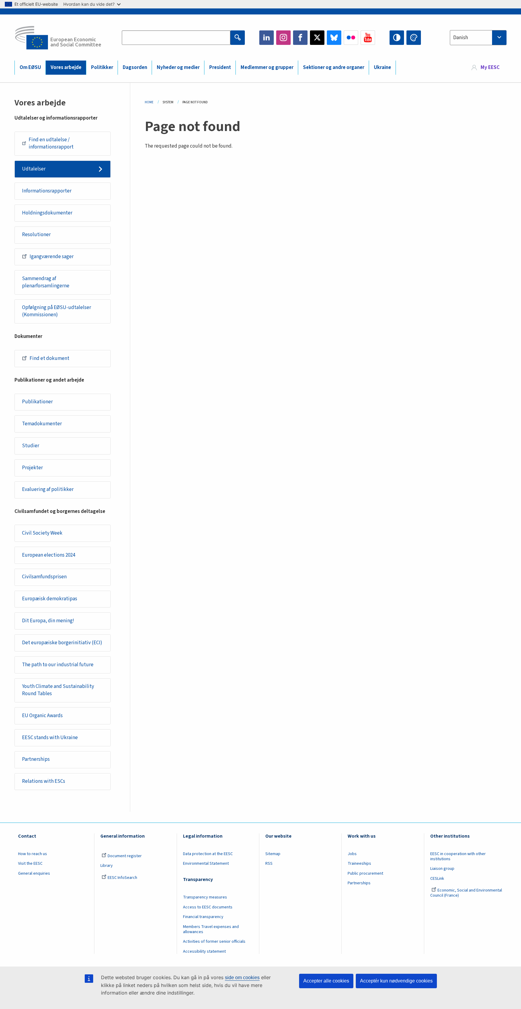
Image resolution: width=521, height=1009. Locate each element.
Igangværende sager (52, 256)
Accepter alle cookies (326, 980)
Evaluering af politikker (48, 489)
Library (106, 866)
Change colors (413, 37)
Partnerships (36, 759)
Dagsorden (135, 67)
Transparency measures (205, 897)
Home (149, 102)
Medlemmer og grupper (267, 67)
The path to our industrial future (57, 664)
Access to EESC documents (207, 907)
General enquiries (34, 873)
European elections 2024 (48, 555)
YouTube (368, 37)
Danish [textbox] (460, 37)
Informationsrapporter (46, 191)
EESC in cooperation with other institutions (458, 856)
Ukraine (382, 67)
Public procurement (365, 873)
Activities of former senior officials (214, 942)
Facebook (300, 37)
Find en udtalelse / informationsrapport (51, 143)
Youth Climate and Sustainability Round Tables (58, 690)
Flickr (351, 37)
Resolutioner (36, 234)
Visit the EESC (30, 864)
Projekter (32, 467)
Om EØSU (30, 67)
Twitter (317, 37)
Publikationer (37, 401)
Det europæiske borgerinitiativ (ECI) (62, 642)
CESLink (437, 879)
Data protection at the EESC (208, 854)
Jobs (352, 854)
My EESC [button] (490, 67)
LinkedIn (266, 37)
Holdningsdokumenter (47, 213)
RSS (269, 864)
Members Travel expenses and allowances (211, 929)
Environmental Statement (206, 864)
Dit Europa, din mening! (48, 620)
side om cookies (242, 977)
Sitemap (272, 854)
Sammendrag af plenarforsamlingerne (45, 282)
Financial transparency (203, 917)
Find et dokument (49, 358)
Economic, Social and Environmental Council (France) (466, 892)
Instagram (283, 37)
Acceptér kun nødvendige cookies (396, 980)
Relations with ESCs (43, 781)
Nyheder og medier (178, 67)
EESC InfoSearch (122, 878)
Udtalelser (34, 169)
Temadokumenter (42, 423)
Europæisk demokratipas (49, 598)
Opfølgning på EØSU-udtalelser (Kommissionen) (56, 311)
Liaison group (442, 869)
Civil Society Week (42, 533)
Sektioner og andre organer (333, 67)
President (220, 67)
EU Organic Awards (42, 715)
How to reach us (32, 854)
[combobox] (478, 37)
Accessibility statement (204, 951)
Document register (125, 856)
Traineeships (359, 864)
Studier (30, 445)
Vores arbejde (66, 67)
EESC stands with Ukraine (50, 737)
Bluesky (334, 37)
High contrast (397, 37)
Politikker (102, 67)
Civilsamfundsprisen (44, 576)
